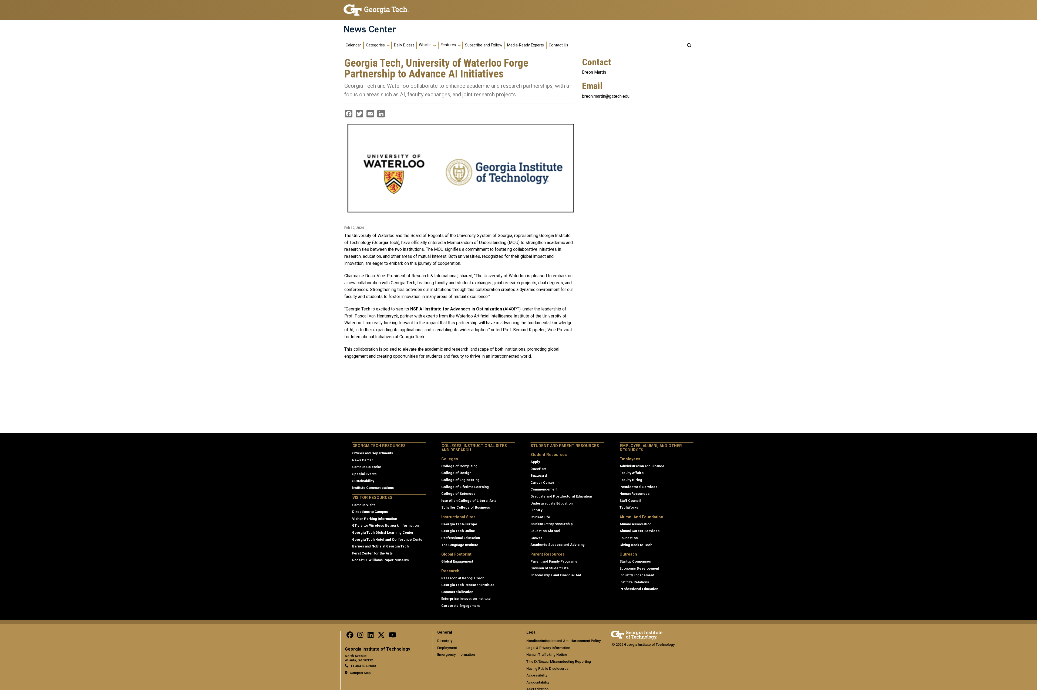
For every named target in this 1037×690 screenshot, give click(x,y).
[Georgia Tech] (636, 634)
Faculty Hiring (630, 480)
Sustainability (363, 481)
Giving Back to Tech (635, 545)
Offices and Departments (372, 453)
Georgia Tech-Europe (459, 524)
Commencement (543, 489)
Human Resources (634, 494)
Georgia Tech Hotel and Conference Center (388, 539)
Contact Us (558, 45)
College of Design (456, 473)
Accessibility (536, 675)
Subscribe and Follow (483, 45)
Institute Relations (634, 582)
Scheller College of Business (465, 507)
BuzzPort (538, 469)
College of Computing (459, 466)
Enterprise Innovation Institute (466, 599)
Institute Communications (373, 488)
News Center (370, 29)
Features (448, 45)
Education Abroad (545, 531)
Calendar (353, 45)
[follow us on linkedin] (370, 636)
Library (536, 510)
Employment (447, 648)
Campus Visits (363, 505)
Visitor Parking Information (374, 519)
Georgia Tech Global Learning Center (383, 532)
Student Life (540, 517)
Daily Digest (404, 45)
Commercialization (457, 592)
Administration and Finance (641, 466)
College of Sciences (458, 494)
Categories (375, 45)
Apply (535, 462)
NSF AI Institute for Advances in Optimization (456, 309)
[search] (689, 45)
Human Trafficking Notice (546, 654)
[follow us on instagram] (360, 636)
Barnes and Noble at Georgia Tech (380, 546)
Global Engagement (457, 561)
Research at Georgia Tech (462, 578)
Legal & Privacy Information (548, 648)
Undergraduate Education (551, 503)
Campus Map (360, 673)
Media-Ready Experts (525, 45)
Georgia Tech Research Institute (467, 585)
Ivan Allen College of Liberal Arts (468, 501)
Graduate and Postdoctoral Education (561, 496)
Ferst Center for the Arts (372, 553)
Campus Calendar (366, 467)
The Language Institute (459, 545)
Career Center (542, 483)
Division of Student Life (549, 568)
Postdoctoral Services (638, 487)
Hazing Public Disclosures (547, 669)
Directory (444, 641)
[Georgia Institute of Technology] (376, 7)
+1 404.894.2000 (363, 666)
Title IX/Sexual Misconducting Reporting (558, 661)
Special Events (364, 474)
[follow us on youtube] (392, 636)
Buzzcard (538, 475)
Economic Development (639, 568)
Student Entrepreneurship (551, 524)
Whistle (425, 45)
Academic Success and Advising (557, 545)
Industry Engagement (636, 575)
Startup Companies (635, 561)
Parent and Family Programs (553, 561)
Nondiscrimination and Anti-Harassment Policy (563, 641)
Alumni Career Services (639, 531)
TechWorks (628, 507)
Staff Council (630, 501)
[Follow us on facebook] (349, 636)
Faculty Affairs (631, 473)
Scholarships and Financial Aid (555, 575)
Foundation (628, 538)
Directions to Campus (370, 512)
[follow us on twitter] (381, 636)
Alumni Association (635, 524)
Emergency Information (456, 654)
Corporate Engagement (460, 606)
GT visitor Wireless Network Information (385, 525)
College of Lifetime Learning (465, 487)
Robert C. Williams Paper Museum (380, 560)
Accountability (537, 682)
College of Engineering (460, 480)
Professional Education (460, 538)
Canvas (536, 538)
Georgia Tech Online (458, 531)
